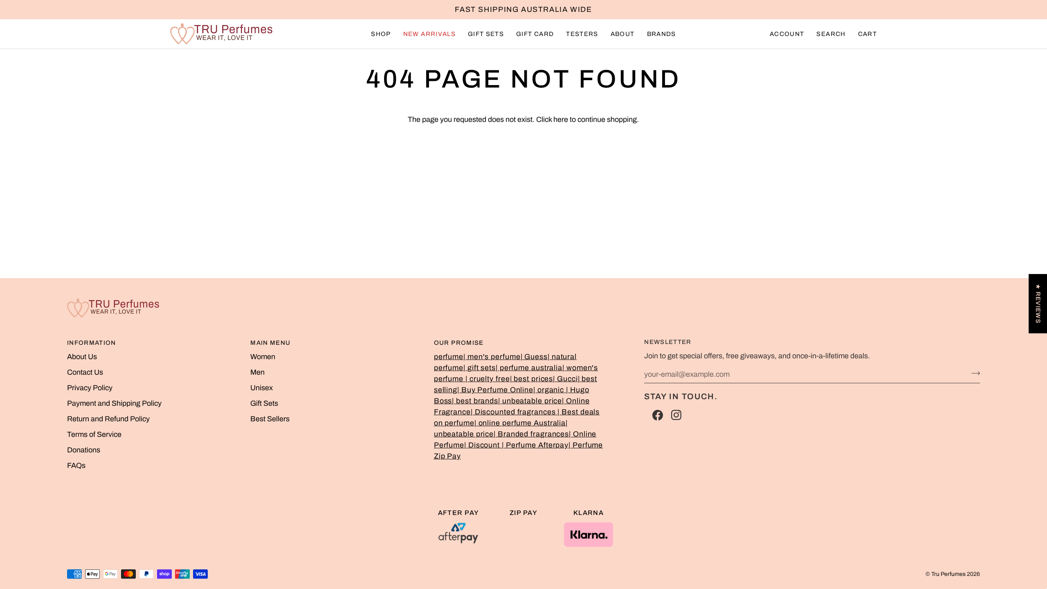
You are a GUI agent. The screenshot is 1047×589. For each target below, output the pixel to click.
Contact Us (85, 372)
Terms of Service (94, 434)
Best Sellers (270, 419)
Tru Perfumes (948, 574)
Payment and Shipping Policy (114, 403)
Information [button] (91, 342)
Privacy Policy (89, 388)
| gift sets (479, 368)
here (560, 119)
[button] (381, 34)
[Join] (973, 373)
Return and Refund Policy (108, 419)
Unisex (261, 388)
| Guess (534, 357)
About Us (82, 357)
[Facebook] (657, 415)
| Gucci (565, 379)
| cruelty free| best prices (509, 379)
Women (262, 357)
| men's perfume (492, 357)
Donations (83, 450)
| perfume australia (529, 368)
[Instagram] (676, 415)
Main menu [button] (270, 342)
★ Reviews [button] (1038, 304)
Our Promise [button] (459, 342)
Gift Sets (264, 403)
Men (257, 372)
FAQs (76, 465)
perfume (448, 357)
